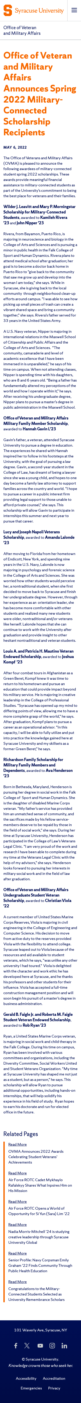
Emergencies (31, 1388)
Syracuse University (42, 1359)
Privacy (54, 1388)
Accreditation (54, 1378)
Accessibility (26, 1378)
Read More (17, 1144)
